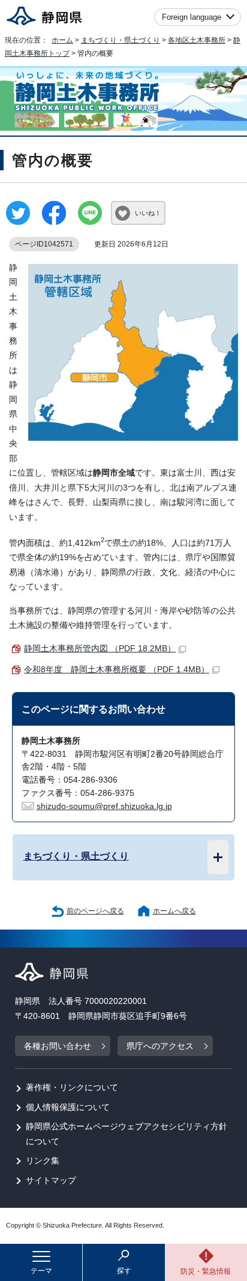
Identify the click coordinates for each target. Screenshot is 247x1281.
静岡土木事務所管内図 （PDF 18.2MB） (100, 648)
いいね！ (148, 212)
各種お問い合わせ (57, 1046)
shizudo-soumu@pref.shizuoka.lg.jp (104, 806)
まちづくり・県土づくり (120, 40)
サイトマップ (51, 1180)
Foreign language (191, 17)
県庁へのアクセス (160, 1046)
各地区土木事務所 (196, 40)
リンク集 (42, 1160)
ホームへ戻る (174, 911)
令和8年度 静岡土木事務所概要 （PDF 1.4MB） (116, 669)
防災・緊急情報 (205, 1271)
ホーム (62, 40)
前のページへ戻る (95, 911)
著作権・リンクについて (72, 1087)
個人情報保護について (68, 1107)
